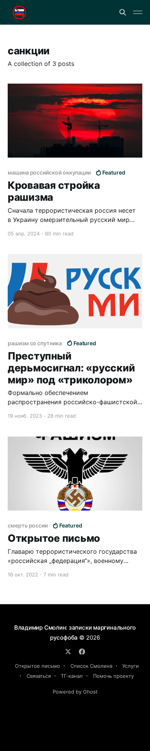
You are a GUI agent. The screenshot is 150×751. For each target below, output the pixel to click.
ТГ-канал (72, 676)
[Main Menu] (137, 12)
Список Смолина (91, 666)
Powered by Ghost (75, 692)
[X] (68, 652)
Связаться (39, 676)
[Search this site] (123, 12)
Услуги (130, 666)
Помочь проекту (113, 676)
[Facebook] (82, 652)
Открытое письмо (37, 666)
